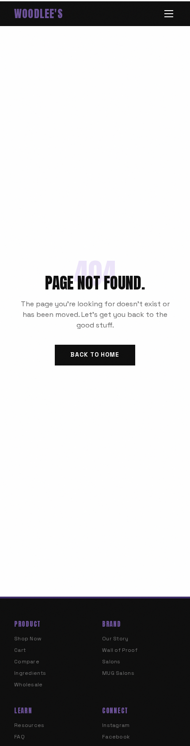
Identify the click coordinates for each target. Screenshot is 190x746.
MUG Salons (118, 673)
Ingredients (30, 673)
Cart (20, 650)
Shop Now (28, 638)
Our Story (115, 638)
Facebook (116, 736)
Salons (111, 661)
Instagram (116, 725)
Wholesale (28, 684)
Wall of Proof (119, 650)
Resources (29, 725)
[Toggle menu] (169, 14)
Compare (26, 661)
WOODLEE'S (38, 14)
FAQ (19, 736)
